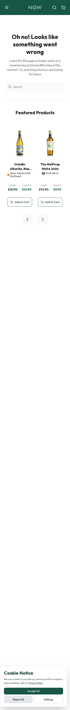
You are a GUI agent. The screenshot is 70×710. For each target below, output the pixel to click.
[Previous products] (27, 219)
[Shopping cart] (63, 7)
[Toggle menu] (6, 7)
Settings (48, 699)
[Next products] (42, 219)
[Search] (54, 7)
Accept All (33, 691)
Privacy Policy (36, 683)
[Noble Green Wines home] (35, 7)
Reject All (18, 699)
